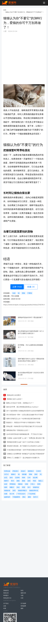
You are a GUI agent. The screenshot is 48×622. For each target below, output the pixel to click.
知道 (14, 293)
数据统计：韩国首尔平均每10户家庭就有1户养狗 (23, 422)
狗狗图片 (6, 595)
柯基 (4, 608)
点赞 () (17, 287)
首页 (4, 10)
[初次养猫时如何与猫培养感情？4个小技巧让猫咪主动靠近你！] (9, 334)
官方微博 (23, 603)
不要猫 (29, 293)
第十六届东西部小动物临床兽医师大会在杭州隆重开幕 (25, 411)
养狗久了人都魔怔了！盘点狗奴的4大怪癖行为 (23, 458)
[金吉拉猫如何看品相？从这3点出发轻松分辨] (9, 376)
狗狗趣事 (23, 606)
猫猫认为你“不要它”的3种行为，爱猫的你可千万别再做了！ (24, 12)
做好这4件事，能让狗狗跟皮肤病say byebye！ (22, 407)
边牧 (4, 606)
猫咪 (22, 608)
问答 (22, 598)
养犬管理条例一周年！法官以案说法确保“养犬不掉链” (24, 415)
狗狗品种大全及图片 (14, 395)
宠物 (23, 293)
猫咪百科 (23, 593)
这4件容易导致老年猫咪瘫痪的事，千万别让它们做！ (24, 434)
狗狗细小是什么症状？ (15, 399)
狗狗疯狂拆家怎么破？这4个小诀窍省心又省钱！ (24, 442)
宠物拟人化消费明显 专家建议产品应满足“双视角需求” (26, 454)
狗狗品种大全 (7, 598)
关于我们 (6, 603)
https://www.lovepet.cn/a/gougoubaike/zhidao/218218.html (25, 305)
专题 (22, 595)
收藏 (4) (31, 287)
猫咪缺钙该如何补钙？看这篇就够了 (30, 317)
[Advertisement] (24, 58)
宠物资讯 (6, 590)
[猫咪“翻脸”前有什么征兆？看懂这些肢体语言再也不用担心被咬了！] (9, 362)
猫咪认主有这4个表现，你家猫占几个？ (20, 403)
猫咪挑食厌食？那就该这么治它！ (18, 430)
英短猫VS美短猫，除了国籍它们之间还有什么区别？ (25, 446)
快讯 (22, 590)
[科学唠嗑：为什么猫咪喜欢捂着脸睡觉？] (9, 348)
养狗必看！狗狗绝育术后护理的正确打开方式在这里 (24, 426)
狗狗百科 (6, 593)
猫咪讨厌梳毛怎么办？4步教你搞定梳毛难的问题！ (24, 418)
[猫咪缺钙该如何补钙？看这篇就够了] (9, 321)
